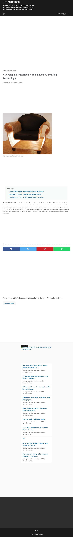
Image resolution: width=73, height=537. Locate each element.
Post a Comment (17, 82)
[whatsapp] (61, 249)
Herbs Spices (11, 2)
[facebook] (11, 249)
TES (24, 438)
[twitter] (28, 249)
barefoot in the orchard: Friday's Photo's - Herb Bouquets (25, 194)
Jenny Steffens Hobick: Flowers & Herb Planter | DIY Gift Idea (26, 191)
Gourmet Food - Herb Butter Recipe (34, 419)
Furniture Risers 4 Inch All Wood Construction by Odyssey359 (26, 197)
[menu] (5, 13)
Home (36, 530)
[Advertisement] (36, 43)
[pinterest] (44, 249)
